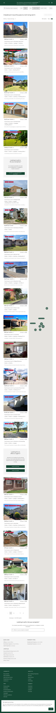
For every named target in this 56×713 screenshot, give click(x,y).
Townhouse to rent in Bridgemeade (12, 199)
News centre (31, 677)
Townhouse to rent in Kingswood (11, 550)
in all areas (9, 645)
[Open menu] (4, 2)
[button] (43, 326)
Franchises (30, 680)
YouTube (30, 691)
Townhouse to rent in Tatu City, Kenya (12, 68)
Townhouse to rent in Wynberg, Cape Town (13, 41)
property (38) (10, 658)
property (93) (9, 654)
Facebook (30, 686)
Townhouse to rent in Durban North (12, 414)
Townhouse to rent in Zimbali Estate (12, 94)
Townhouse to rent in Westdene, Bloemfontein (14, 603)
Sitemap (5, 696)
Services (30, 675)
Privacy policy (6, 686)
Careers (29, 679)
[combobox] (12, 19)
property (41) (9, 656)
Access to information (8, 691)
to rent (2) (34, 643)
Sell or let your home (8, 677)
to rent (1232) (34, 642)
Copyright (6, 693)
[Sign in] (51, 2)
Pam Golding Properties (33, 673)
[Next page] (23, 613)
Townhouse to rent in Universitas (11, 334)
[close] (39, 2)
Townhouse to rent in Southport (11, 149)
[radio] (22, 8)
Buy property (6, 673)
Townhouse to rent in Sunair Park (11, 576)
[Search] (49, 2)
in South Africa (8, 642)
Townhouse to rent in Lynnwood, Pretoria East (14, 387)
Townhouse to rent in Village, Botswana (13, 361)
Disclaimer (6, 687)
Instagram (30, 687)
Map (49, 18)
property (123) (11, 651)
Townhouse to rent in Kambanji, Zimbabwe (13, 227)
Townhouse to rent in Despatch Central (13, 496)
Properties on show (8, 679)
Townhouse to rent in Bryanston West (12, 281)
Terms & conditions (8, 694)
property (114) (8, 653)
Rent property (7, 675)
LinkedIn (30, 689)
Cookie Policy (48, 705)
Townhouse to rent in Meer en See (11, 307)
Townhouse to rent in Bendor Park (11, 254)
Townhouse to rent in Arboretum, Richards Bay (14, 441)
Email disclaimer (7, 689)
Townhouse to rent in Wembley (11, 523)
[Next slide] (25, 30)
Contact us (22, 39)
